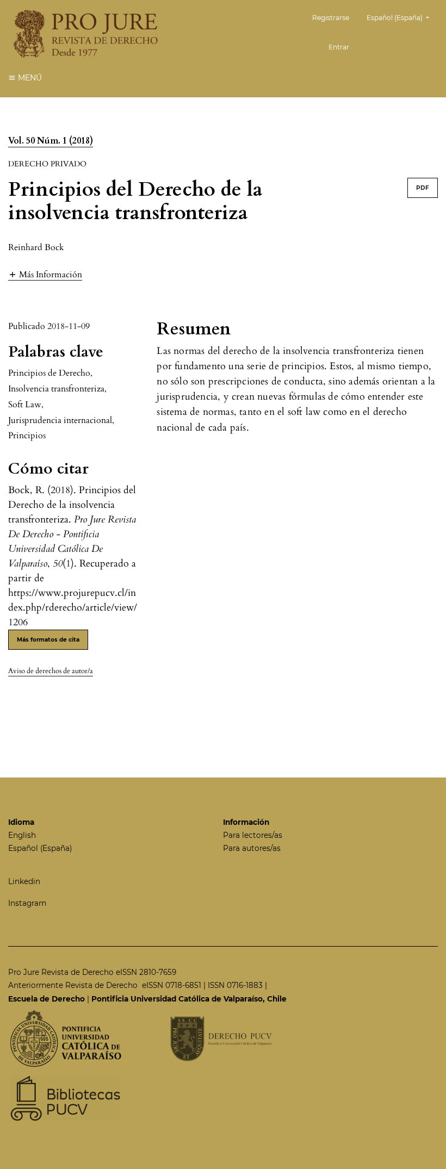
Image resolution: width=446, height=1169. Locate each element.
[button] (45, 274)
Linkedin (24, 881)
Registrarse (330, 18)
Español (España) (40, 848)
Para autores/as (252, 848)
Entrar (339, 47)
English (22, 835)
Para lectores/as (252, 835)
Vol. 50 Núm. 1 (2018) (50, 141)
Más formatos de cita (48, 639)
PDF (422, 187)
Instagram (27, 903)
